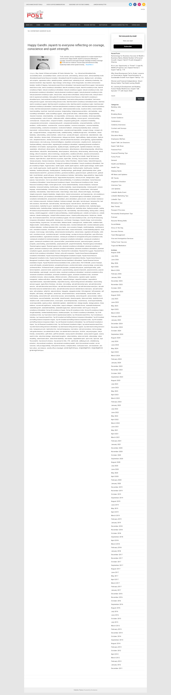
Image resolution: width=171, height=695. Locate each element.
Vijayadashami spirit (79, 338)
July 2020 (114, 466)
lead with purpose (65, 203)
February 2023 (116, 402)
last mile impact (85, 201)
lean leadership (71, 210)
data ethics (37, 137)
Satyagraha (65, 291)
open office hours (97, 234)
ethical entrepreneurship (87, 149)
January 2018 (116, 551)
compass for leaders (57, 120)
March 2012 (115, 658)
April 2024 (114, 352)
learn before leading (83, 210)
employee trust (96, 142)
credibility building (67, 132)
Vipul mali (96, 338)
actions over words (62, 75)
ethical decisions (74, 149)
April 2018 (114, 540)
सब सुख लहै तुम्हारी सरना (84, 348)
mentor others (55, 225)
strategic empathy (83, 303)
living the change (85, 220)
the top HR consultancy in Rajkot (94, 310)
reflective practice (73, 277)
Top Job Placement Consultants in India (46, 324)
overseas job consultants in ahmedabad (71, 239)
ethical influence (34, 151)
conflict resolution (42, 125)
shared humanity (65, 298)
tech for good (87, 308)
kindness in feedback (53, 201)
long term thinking (35, 222)
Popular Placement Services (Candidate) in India (56, 262)
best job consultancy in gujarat (73, 90)
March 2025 (115, 313)
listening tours (59, 220)
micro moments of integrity (74, 227)
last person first (95, 201)
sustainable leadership (48, 308)
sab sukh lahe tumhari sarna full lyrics (46, 286)
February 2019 (116, 519)
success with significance (43, 305)
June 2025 (115, 302)
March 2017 (115, 583)
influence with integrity (84, 192)
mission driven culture (63, 229)
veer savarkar (68, 338)
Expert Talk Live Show (65, 156)
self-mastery (39, 293)
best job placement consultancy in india (90, 92)
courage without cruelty (54, 132)
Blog (37, 73)
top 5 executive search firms (44, 317)
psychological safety (90, 267)
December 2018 (116, 526)
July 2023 (114, 384)
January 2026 (116, 277)
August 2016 (115, 608)
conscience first (52, 125)
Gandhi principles (78, 168)
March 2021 (115, 437)
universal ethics (40, 334)
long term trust (45, 222)
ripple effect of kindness (48, 284)
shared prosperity (76, 298)
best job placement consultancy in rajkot (41, 94)
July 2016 (114, 611)
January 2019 (116, 523)
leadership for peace (72, 206)
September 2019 (117, 498)
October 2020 (116, 455)
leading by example (92, 208)
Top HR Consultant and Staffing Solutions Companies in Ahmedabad (72, 317)
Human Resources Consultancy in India (82, 182)
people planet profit (62, 244)
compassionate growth (55, 123)
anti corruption (34, 80)
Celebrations (115, 121)
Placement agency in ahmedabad (92, 244)
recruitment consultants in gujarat (62, 274)
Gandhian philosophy (43, 170)
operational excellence (36, 236)
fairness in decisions (48, 161)
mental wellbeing (45, 225)
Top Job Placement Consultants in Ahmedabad (69, 322)
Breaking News (116, 114)
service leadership (70, 296)
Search (113, 96)
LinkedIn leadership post (75, 213)
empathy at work (86, 142)
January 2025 (116, 320)
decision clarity (46, 137)
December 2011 (116, 668)
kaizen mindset (91, 199)
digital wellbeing (81, 137)
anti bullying (98, 78)
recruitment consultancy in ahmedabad (72, 272)
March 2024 (115, 355)
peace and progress (87, 241)
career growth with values (70, 113)
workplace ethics (71, 345)
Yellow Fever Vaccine (119, 242)
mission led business (76, 229)
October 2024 (116, 331)
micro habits (62, 227)
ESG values (97, 146)
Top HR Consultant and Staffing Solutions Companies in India (73, 319)
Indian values (73, 192)
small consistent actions (47, 300)
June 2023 (115, 387)
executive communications (91, 154)
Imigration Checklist (118, 182)
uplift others (48, 334)
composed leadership (86, 123)
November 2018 (117, 530)
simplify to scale (34, 300)
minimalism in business (40, 229)
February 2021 (116, 441)
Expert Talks (67, 158)
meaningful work (77, 222)
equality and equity (63, 146)
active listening (73, 75)
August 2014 (115, 643)
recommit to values (54, 272)
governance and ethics (54, 173)
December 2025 (116, 281)
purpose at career (46, 270)
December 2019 (116, 487)
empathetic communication (72, 142)
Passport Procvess (118, 210)
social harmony (82, 300)
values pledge (93, 336)
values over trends (83, 336)
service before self (44, 296)
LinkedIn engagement (41, 213)
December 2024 (116, 323)
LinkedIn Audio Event (118, 192)
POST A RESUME (85, 262)
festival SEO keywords (95, 161)
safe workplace (38, 291)
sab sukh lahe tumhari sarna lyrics (87, 286)
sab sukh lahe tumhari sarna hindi (67, 286)
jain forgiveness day (87, 194)
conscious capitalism (64, 125)
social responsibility (35, 303)
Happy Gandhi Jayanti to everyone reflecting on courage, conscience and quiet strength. (66, 47)
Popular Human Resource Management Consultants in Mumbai (67, 258)
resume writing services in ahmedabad (82, 281)
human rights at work (55, 184)
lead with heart (44, 203)
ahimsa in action (83, 75)
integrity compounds (36, 194)
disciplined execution (40, 139)
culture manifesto (52, 135)
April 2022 (114, 419)
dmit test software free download (70, 139)
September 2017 (117, 565)
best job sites (58, 94)
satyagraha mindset (74, 291)
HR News (47, 25)
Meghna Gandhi (34, 225)
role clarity (59, 284)
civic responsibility (59, 116)
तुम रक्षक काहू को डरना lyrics (71, 348)
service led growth (81, 296)
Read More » (90, 64)
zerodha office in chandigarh (55, 348)
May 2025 (114, 306)
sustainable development (93, 305)
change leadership (94, 113)
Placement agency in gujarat (38, 246)
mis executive (52, 229)
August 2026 (115, 252)
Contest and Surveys (118, 128)
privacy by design (88, 265)
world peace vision (82, 345)
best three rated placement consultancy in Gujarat (66, 106)
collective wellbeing (70, 118)
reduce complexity (49, 277)
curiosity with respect (73, 135)
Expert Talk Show (41, 158)
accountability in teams (49, 75)
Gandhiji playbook (55, 170)
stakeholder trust (72, 303)
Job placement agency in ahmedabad (80, 196)
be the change (67, 83)
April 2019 (114, 512)
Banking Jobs (116, 107)
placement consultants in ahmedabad (86, 248)
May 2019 (114, 508)
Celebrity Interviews (118, 125)
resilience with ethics (44, 279)
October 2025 (116, 288)
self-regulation (48, 293)
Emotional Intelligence (57, 142)
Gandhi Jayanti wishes (65, 168)
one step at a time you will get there (81, 234)
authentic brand (67, 80)
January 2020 (116, 483)
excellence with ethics (76, 154)
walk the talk (74, 341)
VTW (68, 341)
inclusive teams (84, 189)
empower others (47, 144)
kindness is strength (66, 201)
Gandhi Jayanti (60, 165)
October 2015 (116, 618)
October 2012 (116, 650)
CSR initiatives (92, 132)
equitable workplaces (86, 146)
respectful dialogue (68, 279)
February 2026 (116, 274)
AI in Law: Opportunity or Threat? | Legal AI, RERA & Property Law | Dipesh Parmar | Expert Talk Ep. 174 (127, 68)
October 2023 (116, 373)
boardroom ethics (86, 109)
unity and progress (91, 331)
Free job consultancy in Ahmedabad (89, 163)
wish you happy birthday (43, 345)
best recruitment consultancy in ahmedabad (53, 99)
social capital (59, 300)
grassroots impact (81, 173)
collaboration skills (58, 118)
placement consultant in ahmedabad (63, 248)
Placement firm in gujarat (86, 251)
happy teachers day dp (50, 177)
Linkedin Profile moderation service (60, 215)
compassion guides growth (71, 120)
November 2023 (117, 370)
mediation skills (87, 222)
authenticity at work (78, 80)
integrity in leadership (49, 194)
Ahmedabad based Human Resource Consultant (43, 78)
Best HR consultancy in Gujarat (71, 87)
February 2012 (116, 661)
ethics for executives (41, 154)
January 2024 (116, 363)
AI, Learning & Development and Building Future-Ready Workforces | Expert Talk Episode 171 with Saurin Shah (125, 89)
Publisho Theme (78, 690)
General (41, 73)
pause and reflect (59, 241)
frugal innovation (50, 165)
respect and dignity (56, 279)
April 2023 (114, 395)
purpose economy (92, 270)
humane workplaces (85, 184)
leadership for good (46, 206)
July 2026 (114, 256)
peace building (41, 244)
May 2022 (114, 416)
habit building (79, 175)
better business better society (71, 109)
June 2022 (115, 412)
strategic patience (94, 303)
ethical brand (42, 149)
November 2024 (117, 327)
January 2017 (116, 590)
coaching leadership (36, 118)
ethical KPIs (43, 151)
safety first (47, 291)
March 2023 (115, 398)
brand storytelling (35, 111)
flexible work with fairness (37, 163)
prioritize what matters (76, 265)
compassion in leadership (87, 120)
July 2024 (114, 341)
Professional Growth (48, 267)
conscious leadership (92, 125)
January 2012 (116, 665)
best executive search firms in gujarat (84, 85)
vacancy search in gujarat (91, 334)
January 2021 (116, 444)
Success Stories (117, 231)
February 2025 (116, 316)
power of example (96, 262)
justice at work (82, 199)
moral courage (40, 232)
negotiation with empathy (91, 232)
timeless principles (64, 312)
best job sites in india (86, 94)
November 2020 (117, 451)
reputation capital (84, 277)
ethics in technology (54, 154)
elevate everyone (34, 142)
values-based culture (43, 338)
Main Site (29, 25)
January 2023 (116, 405)
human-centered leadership (70, 184)
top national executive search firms (92, 324)
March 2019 (115, 515)
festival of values (83, 161)
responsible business (36, 281)
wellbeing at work (84, 341)
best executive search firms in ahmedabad (60, 85)
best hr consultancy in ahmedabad (52, 87)
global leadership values (89, 170)
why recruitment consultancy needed (64, 343)
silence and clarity (87, 298)
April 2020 (114, 476)
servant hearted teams (68, 293)
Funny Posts (115, 157)
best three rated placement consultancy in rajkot (48, 109)
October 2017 (116, 562)
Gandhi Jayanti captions (72, 165)
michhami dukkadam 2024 (50, 227)
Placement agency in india (54, 246)
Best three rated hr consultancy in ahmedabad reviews (82, 101)
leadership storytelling (59, 208)
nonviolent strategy (64, 234)
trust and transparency (63, 329)
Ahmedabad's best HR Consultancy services (71, 78)
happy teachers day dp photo (66, 177)
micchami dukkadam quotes (95, 225)
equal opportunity (52, 146)
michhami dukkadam (36, 227)
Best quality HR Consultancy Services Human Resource (65, 97)
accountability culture (36, 75)
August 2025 (115, 295)
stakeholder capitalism (59, 303)
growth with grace (49, 175)
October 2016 (116, 601)
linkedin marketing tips (42, 215)
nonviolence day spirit (52, 234)
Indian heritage (64, 192)
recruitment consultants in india (82, 274)
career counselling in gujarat (54, 113)
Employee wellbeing (35, 144)
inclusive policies (53, 189)
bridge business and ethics (79, 111)
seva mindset (55, 298)
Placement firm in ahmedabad (69, 251)
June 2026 (115, 260)
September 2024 (117, 334)
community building (93, 118)
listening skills (50, 220)
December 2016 (116, 594)
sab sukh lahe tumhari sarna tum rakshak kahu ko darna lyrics (74, 289)
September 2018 (117, 537)
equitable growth (74, 146)
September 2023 (117, 377)
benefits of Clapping (41, 85)
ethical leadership (53, 151)
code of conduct (47, 118)
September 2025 (117, 292)
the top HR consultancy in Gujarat (55, 310)
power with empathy (35, 265)
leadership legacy (95, 206)
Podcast (57, 253)
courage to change (88, 130)
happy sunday (39, 177)
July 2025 (114, 299)
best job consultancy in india (91, 90)
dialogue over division (69, 137)
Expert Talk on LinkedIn (79, 156)
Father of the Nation (71, 161)
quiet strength (44, 272)
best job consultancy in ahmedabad (53, 90)
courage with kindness (39, 132)
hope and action (40, 180)
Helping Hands (116, 171)
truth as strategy (96, 329)
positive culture (75, 262)
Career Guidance (60, 25)
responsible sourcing (63, 281)
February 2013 (116, 647)
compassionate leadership (71, 123)
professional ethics (35, 267)
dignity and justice (91, 137)
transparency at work (39, 329)
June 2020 (115, 469)
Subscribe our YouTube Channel (79, 4)
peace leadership (51, 244)
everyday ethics (65, 154)
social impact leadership (95, 300)
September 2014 (117, 640)
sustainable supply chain (63, 308)
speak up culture (47, 303)
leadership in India (84, 206)
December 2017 (116, 555)
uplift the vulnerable (58, 334)
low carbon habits (55, 222)
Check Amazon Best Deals (34, 4)
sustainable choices (79, 305)
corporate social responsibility (73, 130)
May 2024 (114, 348)
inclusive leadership (41, 189)
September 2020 (117, 459)
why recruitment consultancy (45, 343)
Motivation (103, 25)
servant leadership (81, 293)
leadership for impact (59, 206)
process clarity (98, 265)
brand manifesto (97, 109)
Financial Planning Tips (119, 153)
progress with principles (61, 267)
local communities (96, 220)
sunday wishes (56, 305)
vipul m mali (89, 338)
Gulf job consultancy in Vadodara (64, 175)
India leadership (41, 192)
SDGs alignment (86, 291)
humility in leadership (65, 187)
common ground (82, 118)
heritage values (90, 177)
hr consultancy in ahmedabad (80, 180)
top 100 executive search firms (81, 315)
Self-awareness (96, 291)
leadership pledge (46, 208)
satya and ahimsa (56, 291)
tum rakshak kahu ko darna (51, 331)
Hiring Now (136, 25)
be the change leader (78, 83)
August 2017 (115, 569)
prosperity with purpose (76, 267)
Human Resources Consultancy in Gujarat (58, 182)
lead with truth (86, 203)
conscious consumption (78, 125)
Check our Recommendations (56, 4)
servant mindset (91, 293)
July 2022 (114, 409)
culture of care (61, 135)
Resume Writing (89, 25)
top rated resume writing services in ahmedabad (43, 326)
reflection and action (61, 277)
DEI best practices (56, 137)
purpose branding (68, 270)
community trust (34, 120)
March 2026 (115, 270)
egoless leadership (96, 139)
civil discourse (70, 116)
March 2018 (115, 544)
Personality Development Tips (122, 214)
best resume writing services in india (55, 101)
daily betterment (93, 135)
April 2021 (114, 434)
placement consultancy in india (43, 248)
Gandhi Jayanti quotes (39, 168)
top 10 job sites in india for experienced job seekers (57, 315)
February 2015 (116, 629)
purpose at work (57, 270)
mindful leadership (88, 227)
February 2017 (116, 586)
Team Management (118, 235)
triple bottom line (51, 329)
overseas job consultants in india (44, 241)
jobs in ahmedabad (71, 199)
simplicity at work (98, 298)
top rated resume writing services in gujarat (70, 326)
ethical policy (74, 151)
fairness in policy (60, 161)
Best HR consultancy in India (89, 87)
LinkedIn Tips (116, 199)
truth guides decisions (36, 331)
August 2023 (115, 380)
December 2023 (116, 366)
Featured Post (116, 150)
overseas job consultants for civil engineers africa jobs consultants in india (81, 236)
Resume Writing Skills (119, 221)
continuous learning (43, 130)
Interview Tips (75, 25)
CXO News (115, 132)
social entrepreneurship (70, 300)
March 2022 (115, 423)
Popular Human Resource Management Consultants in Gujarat (63, 255)
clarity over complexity (81, 116)
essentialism (33, 149)
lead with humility (54, 203)
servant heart (57, 293)
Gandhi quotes (88, 168)
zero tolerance (42, 348)
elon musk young (45, 142)
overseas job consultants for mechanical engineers (44, 239)
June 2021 (115, 427)
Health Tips (115, 167)
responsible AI (92, 279)
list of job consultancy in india (77, 217)
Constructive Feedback (65, 128)
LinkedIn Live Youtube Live (90, 213)
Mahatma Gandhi (66, 222)
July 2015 (114, 622)
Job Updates (115, 189)
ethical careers (51, 149)
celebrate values (83, 113)
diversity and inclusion (53, 139)
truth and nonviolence (85, 329)
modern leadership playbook (91, 229)
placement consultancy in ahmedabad (73, 246)
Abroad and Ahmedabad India (87, 73)
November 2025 (117, 284)
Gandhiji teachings (66, 170)
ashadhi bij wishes (57, 80)
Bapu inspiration (47, 83)
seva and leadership (45, 298)
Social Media (115, 224)
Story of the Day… (117, 228)
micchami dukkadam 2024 (78, 225)
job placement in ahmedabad (56, 199)
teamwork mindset (76, 308)
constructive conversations (50, 128)
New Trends (115, 206)
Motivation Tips (68, 73)
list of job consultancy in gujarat (59, 217)
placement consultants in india (51, 251)
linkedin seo (93, 215)
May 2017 (114, 576)
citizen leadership (48, 116)
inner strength (96, 192)
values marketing (72, 336)
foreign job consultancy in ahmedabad (67, 163)
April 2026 (114, 267)
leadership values (81, 208)
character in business (36, 116)
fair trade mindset (94, 158)
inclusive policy (63, 189)
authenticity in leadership (92, 80)
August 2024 (115, 338)
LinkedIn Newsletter (100, 4)
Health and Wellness (118, 164)
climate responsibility (95, 116)
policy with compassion (67, 253)
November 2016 (117, 597)
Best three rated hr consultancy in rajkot (82, 104)
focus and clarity (50, 163)
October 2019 (116, 494)
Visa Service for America (46, 341)
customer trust (84, 135)
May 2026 (114, 263)
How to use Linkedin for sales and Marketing (58, 180)
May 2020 (114, 473)
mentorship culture (65, 225)
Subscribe (128, 46)
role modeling (67, 284)
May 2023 (114, 391)
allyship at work (89, 78)
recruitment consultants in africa (93, 272)
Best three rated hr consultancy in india (59, 104)
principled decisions (48, 265)
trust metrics (74, 329)
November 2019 (117, 491)
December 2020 (116, 448)
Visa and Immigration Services (122, 238)
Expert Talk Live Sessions (120, 142)
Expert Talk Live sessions (51, 156)
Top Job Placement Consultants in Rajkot (70, 324)
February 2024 (116, 359)
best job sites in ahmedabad (71, 94)
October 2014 (116, 636)
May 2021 (114, 430)
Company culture (45, 120)
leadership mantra (35, 208)
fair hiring (74, 158)
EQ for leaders (42, 146)
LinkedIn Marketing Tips (119, 25)
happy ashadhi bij (89, 175)
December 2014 (116, 633)
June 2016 (115, 615)
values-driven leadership (57, 338)
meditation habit (97, 222)
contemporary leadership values (82, 128)
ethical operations (64, 151)
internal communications (73, 194)
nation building (49, 232)
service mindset (92, 296)
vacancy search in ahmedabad (74, 334)
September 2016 (117, 604)
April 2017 (114, 579)
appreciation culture (45, 80)
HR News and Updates (50, 73)
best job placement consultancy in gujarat (66, 92)
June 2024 (115, 345)
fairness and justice (35, 161)
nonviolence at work (39, 234)
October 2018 (116, 533)
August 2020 (115, 462)
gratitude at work (92, 173)
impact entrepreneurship (79, 187)
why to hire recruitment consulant (85, 343)
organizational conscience (51, 236)
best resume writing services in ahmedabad (79, 99)
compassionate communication (39, 123)
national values (79, 232)
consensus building (35, 128)
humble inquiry (54, 187)
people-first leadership (75, 244)
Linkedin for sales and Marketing (58, 213)
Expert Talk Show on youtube (55, 158)
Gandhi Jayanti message (87, 165)
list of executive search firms (41, 217)
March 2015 (115, 626)
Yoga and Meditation (118, 246)
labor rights (76, 201)
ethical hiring (98, 149)
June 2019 (115, 505)
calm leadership (92, 111)
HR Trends (61, 73)
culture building (41, 135)
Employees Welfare (118, 139)
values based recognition (59, 336)
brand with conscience (54, 111)
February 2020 (116, 480)
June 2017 (115, 572)
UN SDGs (82, 331)
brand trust (44, 111)
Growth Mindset (38, 175)
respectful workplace (81, 279)
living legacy (75, 220)
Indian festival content (53, 192)
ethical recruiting (83, 151)
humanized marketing (43, 187)
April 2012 (114, 654)
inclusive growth (92, 187)
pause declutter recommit (72, 241)
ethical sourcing (93, 151)
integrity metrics (60, 194)
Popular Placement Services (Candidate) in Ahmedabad (66, 260)
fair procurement (83, 158)
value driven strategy (45, 336)
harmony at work (80, 177)
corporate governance (56, 130)
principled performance (62, 265)
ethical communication (62, 149)
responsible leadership (49, 281)
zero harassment (94, 345)
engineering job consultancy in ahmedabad (65, 144)
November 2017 (117, 558)
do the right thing (85, 139)
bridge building (66, 111)
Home (38, 25)
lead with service (76, 203)
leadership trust (70, 208)
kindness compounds (40, 201)
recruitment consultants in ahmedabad (41, 274)
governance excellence (68, 173)
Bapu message (57, 83)
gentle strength (77, 170)
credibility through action (80, 132)
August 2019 (115, 501)
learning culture (94, 210)
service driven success (57, 296)
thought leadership (35, 312)
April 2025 (114, 309)
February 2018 (116, 547)
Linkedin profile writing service (80, 215)
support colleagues (67, 305)
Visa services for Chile (60, 341)
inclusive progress (74, 189)
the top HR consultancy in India (75, 310)
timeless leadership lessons (50, 312)
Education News (117, 135)
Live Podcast (67, 220)
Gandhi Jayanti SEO (52, 168)
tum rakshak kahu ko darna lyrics (69, 331)
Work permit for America (58, 345)
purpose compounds (80, 270)
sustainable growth (35, 308)
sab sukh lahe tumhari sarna (80, 284)
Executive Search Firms (36, 156)
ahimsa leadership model (96, 75)
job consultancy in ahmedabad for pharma (56, 196)
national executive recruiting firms (64, 232)
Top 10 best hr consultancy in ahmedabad (82, 312)
